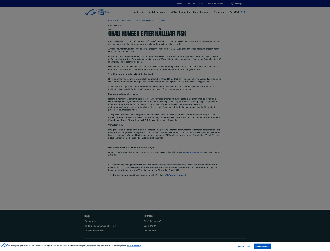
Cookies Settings (244, 246)
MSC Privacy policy (134, 246)
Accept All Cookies (262, 246)
